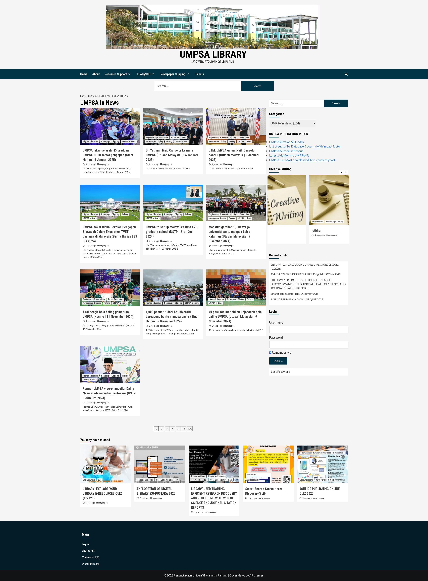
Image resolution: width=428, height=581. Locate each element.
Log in (85, 544)
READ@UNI (143, 74)
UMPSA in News (129, 141)
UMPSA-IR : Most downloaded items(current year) (302, 160)
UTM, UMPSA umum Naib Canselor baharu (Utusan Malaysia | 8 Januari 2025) (234, 155)
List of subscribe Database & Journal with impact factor (305, 146)
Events (199, 74)
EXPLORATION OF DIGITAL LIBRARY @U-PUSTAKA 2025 (306, 274)
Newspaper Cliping (154, 141)
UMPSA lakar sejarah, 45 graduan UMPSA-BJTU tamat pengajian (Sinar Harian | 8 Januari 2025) (108, 155)
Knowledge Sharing (294, 222)
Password (276, 337)
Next (190, 428)
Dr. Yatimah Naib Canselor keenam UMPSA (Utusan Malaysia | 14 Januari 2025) (172, 155)
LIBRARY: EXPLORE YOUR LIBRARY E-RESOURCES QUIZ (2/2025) (305, 266)
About (96, 74)
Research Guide (198, 476)
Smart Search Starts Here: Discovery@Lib (294, 293)
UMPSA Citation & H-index (286, 142)
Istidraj (277, 231)
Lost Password (280, 371)
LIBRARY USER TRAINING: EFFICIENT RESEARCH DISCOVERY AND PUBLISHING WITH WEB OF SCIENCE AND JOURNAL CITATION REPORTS (308, 283)
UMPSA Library (213, 54)
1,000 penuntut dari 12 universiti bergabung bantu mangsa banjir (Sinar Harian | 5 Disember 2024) (172, 316)
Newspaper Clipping (172, 74)
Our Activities (89, 480)
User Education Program (167, 480)
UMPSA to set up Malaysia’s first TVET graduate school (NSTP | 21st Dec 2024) (172, 231)
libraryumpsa (103, 164)
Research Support (116, 74)
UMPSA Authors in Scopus (286, 151)
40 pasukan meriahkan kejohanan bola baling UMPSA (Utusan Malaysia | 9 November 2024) (235, 316)
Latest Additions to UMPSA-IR (289, 155)
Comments (90, 557)
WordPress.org (90, 563)
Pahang (169, 141)
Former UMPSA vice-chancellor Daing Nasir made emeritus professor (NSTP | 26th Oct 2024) (109, 393)
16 (184, 428)
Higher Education (90, 141)
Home (83, 74)
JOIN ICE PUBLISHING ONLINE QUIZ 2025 (297, 299)
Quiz (99, 480)
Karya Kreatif (277, 222)
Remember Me (281, 352)
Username (276, 322)
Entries (88, 550)
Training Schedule (145, 480)
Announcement (251, 480)
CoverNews (237, 575)
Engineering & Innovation (157, 137)
